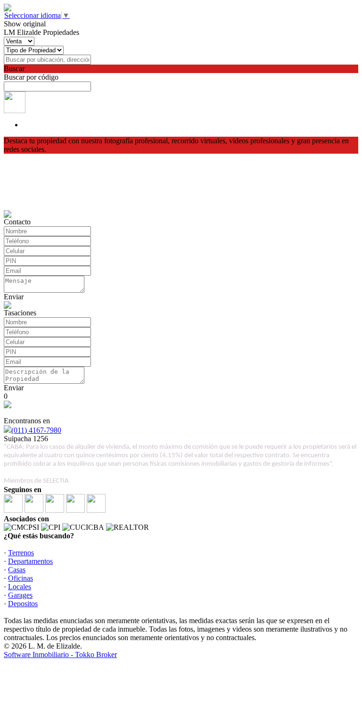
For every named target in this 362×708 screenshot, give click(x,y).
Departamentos (30, 561)
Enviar (14, 297)
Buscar (14, 69)
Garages (20, 595)
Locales (19, 587)
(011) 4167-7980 (36, 430)
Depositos (23, 604)
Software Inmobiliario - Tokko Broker (60, 654)
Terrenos (21, 553)
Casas (16, 570)
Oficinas (20, 578)
